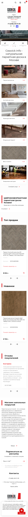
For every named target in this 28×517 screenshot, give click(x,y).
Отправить (23, 461)
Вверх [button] (13, 446)
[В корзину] (24, 273)
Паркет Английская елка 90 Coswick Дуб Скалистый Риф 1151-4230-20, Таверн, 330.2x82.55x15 (13, 253)
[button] (2, 2)
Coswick (5, 257)
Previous (12, 278)
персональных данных (11, 467)
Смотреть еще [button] (13, 186)
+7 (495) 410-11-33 (14, 24)
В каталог (5, 209)
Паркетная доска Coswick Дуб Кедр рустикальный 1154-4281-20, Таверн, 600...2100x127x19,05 (14, 319)
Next (16, 278)
